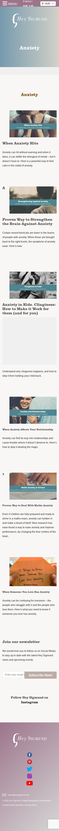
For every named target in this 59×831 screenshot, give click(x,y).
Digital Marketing (29, 801)
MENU (12, 4)
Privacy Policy (31, 805)
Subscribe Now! (40, 675)
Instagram (29, 702)
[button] (5, 3)
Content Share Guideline (13, 805)
